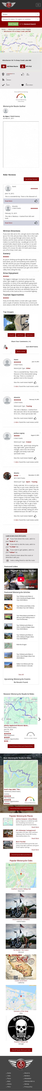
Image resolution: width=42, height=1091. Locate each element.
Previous (2, 719)
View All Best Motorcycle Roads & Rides (21, 808)
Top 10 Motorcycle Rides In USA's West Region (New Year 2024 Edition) (26, 656)
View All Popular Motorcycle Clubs (21, 1050)
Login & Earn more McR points (16, 536)
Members (27, 1076)
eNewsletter (27, 1078)
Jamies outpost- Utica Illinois (26, 819)
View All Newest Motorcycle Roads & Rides (21, 746)
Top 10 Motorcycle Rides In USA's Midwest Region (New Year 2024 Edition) (25, 636)
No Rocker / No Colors (21, 950)
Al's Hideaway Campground (25, 830)
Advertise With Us (29, 1081)
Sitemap (26, 1084)
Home (4, 29)
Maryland (9, 73)
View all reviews (21, 530)
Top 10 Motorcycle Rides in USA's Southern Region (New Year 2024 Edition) (25, 627)
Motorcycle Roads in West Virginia (19, 29)
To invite (7, 560)
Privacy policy (28, 1087)
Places (9, 1078)
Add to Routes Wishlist (8, 544)
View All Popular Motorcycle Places (21, 854)
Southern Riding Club (21, 1042)
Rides (8, 1081)
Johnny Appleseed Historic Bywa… (16, 725)
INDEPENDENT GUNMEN (21, 919)
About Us (27, 1073)
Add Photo (20, 335)
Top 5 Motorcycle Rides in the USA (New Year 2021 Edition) (26, 607)
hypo (7, 116)
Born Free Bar (21, 842)
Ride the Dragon (22, 644)
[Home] (9, 2)
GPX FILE (29, 66)
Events (9, 1073)
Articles (9, 1084)
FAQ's (9, 1087)
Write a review (21, 351)
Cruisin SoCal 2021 (21, 981)
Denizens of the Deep (21, 1011)
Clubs (8, 1076)
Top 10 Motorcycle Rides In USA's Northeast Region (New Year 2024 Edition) (26, 598)
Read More (8, 201)
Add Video (30, 335)
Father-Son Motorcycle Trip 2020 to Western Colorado (25, 665)
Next (39, 719)
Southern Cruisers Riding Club (21, 889)
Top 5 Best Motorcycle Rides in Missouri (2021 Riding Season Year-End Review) (26, 617)
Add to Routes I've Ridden (8, 538)
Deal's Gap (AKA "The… (12, 789)
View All (21, 675)
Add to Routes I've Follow (8, 549)
